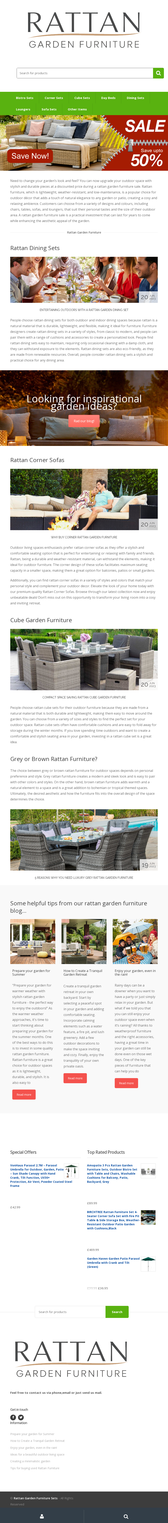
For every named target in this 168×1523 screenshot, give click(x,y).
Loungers (23, 109)
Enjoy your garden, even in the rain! (33, 1448)
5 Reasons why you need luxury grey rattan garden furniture (84, 877)
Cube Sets (82, 98)
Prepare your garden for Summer (32, 1434)
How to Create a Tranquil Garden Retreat (37, 1441)
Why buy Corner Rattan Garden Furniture (84, 537)
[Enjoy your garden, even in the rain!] (135, 941)
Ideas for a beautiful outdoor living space (37, 1454)
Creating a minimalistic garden (30, 1461)
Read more (24, 1095)
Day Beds (108, 98)
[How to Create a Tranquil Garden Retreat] (84, 941)
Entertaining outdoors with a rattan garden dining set (84, 310)
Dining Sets (135, 98)
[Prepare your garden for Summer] (32, 941)
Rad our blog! (84, 421)
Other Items (77, 109)
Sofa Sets (49, 109)
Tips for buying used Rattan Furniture (34, 1468)
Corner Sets (54, 98)
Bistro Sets (24, 98)
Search (117, 1312)
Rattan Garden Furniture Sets (36, 1498)
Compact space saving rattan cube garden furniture (84, 697)
